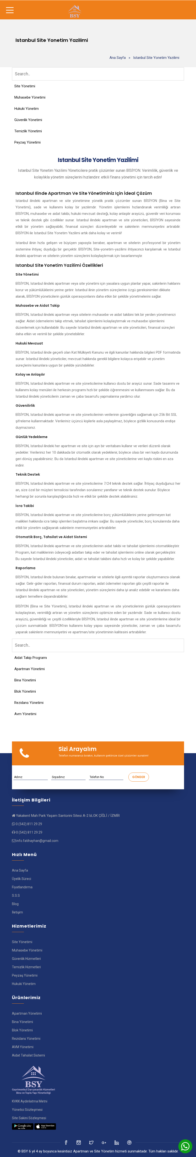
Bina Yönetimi (25, 680)
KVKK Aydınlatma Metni (29, 1101)
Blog (15, 904)
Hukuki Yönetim (26, 108)
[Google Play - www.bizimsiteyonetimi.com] (22, 1126)
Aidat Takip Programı (30, 658)
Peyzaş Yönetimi (27, 142)
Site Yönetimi (24, 86)
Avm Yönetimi (25, 714)
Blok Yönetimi (25, 691)
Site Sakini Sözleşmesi (29, 1118)
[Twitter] (79, 1142)
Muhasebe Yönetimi (29, 97)
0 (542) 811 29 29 (29, 824)
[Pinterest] (130, 1142)
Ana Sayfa (117, 58)
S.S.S (16, 895)
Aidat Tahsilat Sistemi (28, 1055)
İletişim (17, 912)
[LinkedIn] (104, 1142)
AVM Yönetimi (22, 1047)
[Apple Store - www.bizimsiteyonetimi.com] (45, 1126)
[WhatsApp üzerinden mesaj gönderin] (185, 1146)
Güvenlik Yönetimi (28, 120)
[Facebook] (66, 1142)
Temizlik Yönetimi (28, 131)
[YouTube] (117, 1142)
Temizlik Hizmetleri (26, 967)
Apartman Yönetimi (29, 669)
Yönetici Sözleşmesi (27, 1110)
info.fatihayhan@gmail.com (37, 841)
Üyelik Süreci (21, 879)
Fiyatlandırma (22, 887)
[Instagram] (92, 1142)
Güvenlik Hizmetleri (26, 959)
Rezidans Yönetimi (29, 703)
